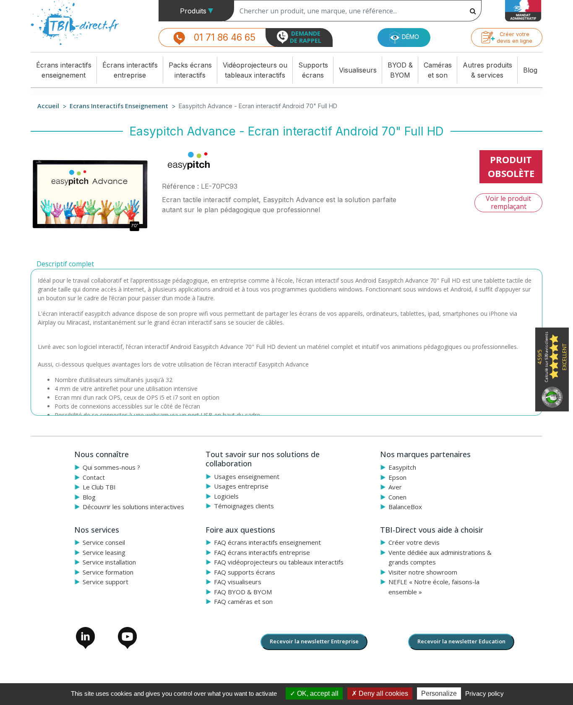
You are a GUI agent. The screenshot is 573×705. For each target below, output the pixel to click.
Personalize (439, 693)
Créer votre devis (414, 542)
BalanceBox (405, 506)
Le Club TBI (99, 487)
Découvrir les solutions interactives (133, 506)
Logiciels (226, 496)
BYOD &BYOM (400, 70)
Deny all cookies (382, 693)
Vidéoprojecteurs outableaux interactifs (255, 70)
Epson (397, 477)
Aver (395, 487)
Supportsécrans (313, 70)
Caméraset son (438, 70)
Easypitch (402, 467)
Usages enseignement (246, 476)
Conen (397, 497)
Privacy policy (484, 693)
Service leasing (104, 552)
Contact (94, 477)
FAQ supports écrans (244, 572)
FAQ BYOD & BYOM (243, 592)
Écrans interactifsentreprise (130, 70)
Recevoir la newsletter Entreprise (314, 641)
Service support (105, 582)
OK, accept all (317, 693)
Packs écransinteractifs (190, 70)
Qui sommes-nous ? (111, 467)
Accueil (48, 106)
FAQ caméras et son (243, 601)
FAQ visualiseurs (237, 582)
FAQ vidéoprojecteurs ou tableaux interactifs (279, 562)
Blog (530, 70)
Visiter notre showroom (422, 572)
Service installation (109, 562)
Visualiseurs (358, 70)
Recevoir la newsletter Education (461, 641)
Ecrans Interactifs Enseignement (119, 106)
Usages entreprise (241, 486)
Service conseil (104, 542)
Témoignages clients (244, 506)
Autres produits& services (487, 70)
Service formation (108, 572)
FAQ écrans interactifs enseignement (267, 542)
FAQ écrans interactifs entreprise (262, 552)
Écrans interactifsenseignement (63, 70)
